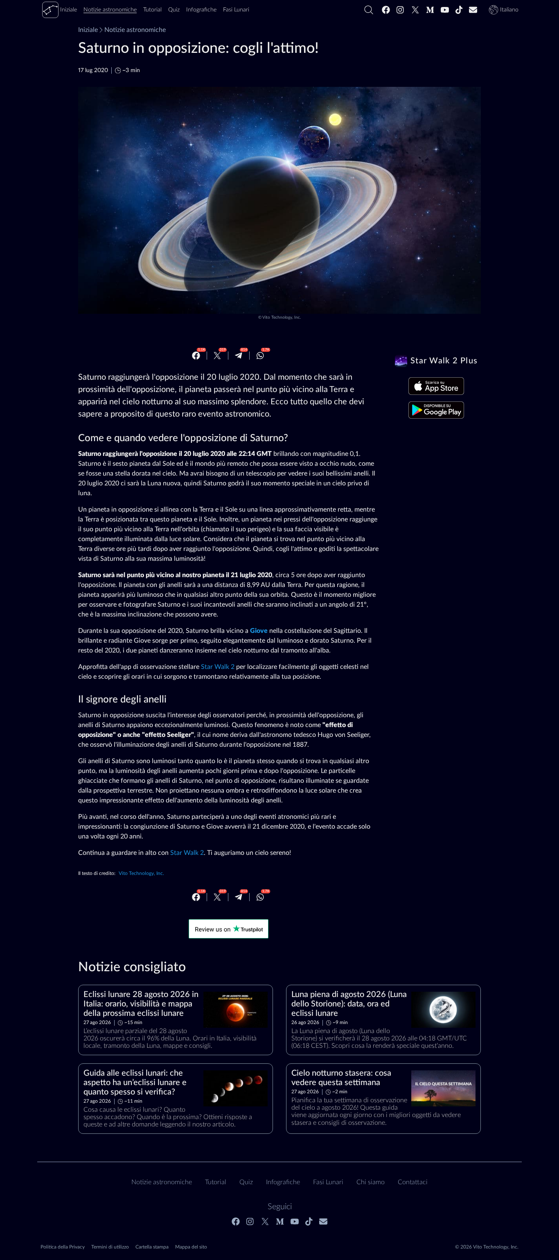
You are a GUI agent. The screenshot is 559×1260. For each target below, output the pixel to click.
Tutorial (215, 1182)
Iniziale (88, 30)
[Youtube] (445, 10)
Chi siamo (370, 1182)
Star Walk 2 (217, 667)
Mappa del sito (191, 1246)
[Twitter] (415, 10)
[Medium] (430, 10)
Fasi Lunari (328, 1182)
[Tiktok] (459, 10)
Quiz (246, 1182)
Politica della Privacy (63, 1246)
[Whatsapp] (260, 355)
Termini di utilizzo (110, 1246)
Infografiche (283, 1182)
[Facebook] (386, 10)
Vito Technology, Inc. (281, 317)
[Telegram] (238, 355)
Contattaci (413, 1182)
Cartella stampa (152, 1246)
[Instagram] (401, 10)
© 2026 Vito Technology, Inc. (486, 1246)
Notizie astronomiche (135, 30)
